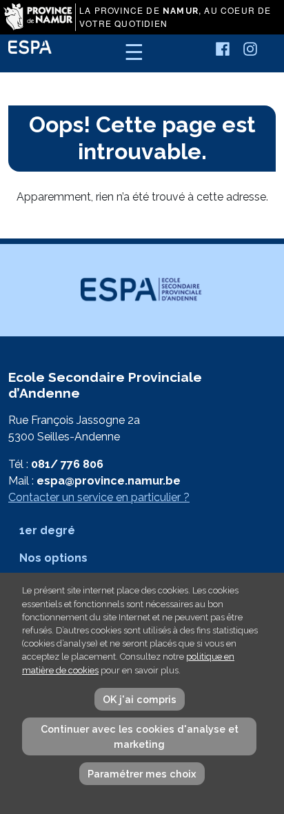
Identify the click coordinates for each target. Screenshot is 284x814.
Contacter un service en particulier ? (99, 497)
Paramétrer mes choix (142, 774)
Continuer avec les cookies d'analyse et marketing (140, 736)
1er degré (47, 530)
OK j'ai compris (139, 699)
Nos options (53, 557)
